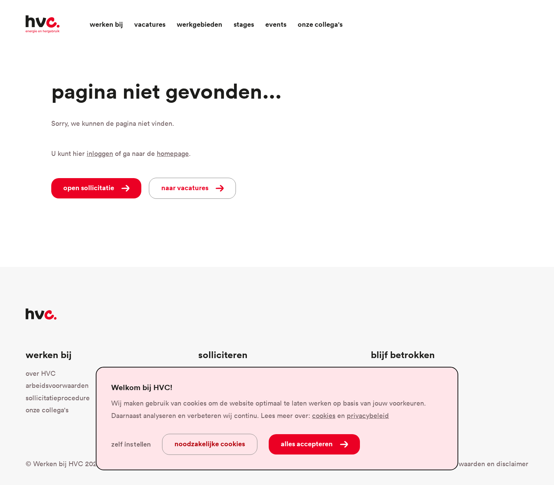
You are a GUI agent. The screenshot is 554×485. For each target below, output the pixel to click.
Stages (244, 24)
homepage (173, 153)
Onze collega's (320, 24)
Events (275, 24)
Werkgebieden (199, 24)
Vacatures (149, 24)
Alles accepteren (307, 443)
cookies (323, 415)
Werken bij (106, 24)
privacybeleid (368, 415)
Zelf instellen (131, 444)
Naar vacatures (184, 187)
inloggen (100, 153)
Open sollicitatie (102, 187)
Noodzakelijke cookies (209, 443)
